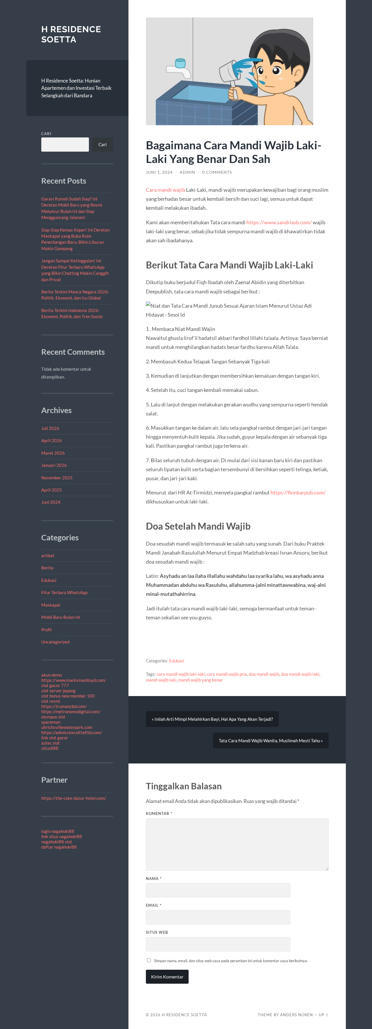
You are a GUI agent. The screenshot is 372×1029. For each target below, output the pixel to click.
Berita (47, 567)
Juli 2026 (50, 428)
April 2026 (51, 440)
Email (154, 905)
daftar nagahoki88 (59, 846)
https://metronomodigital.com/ (70, 711)
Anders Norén (296, 1014)
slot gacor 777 (55, 685)
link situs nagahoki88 (61, 836)
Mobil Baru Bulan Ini (60, 617)
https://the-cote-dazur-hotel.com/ (73, 798)
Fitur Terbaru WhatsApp (64, 592)
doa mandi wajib (264, 674)
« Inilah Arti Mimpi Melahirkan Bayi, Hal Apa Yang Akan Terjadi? (212, 719)
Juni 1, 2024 (159, 172)
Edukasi (48, 580)
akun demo (51, 674)
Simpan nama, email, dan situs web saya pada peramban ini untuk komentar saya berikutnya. (231, 960)
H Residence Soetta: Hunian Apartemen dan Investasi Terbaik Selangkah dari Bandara (76, 88)
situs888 (49, 748)
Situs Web (157, 932)
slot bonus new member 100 (68, 695)
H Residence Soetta (71, 34)
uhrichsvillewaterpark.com (66, 727)
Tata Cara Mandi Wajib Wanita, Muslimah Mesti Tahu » (271, 740)
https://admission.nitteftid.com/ (71, 732)
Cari (46, 133)
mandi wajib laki (161, 679)
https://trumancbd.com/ (64, 706)
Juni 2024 (50, 502)
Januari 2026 (54, 465)
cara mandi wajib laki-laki (181, 674)
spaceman (50, 722)
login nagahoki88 (57, 831)
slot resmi (50, 701)
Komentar (159, 813)
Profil (46, 629)
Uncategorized (55, 641)
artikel (47, 555)
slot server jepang (58, 690)
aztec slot (50, 742)
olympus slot (53, 716)
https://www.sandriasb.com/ (279, 222)
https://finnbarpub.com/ (298, 492)
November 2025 (57, 477)
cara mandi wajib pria (227, 674)
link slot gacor (54, 737)
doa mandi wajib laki (300, 674)
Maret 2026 (53, 453)
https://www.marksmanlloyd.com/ (73, 680)
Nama (154, 878)
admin (187, 172)
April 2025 (51, 489)
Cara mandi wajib (165, 190)
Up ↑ (324, 1014)
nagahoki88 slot (56, 841)
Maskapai (50, 604)
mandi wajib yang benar (200, 679)
